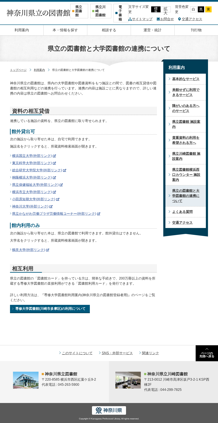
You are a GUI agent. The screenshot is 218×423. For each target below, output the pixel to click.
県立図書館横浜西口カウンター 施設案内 (186, 175)
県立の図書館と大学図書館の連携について (185, 196)
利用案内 (21, 30)
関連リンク (150, 353)
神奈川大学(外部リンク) (30, 206)
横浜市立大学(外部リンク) (32, 192)
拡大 (166, 9)
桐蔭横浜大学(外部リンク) (32, 177)
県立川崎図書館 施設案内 (186, 156)
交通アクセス (192, 19)
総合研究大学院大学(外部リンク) (37, 170)
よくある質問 (182, 212)
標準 (156, 9)
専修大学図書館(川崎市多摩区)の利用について (50, 308)
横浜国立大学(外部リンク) (32, 156)
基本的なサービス (185, 79)
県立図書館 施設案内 (186, 124)
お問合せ (167, 19)
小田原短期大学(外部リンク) (33, 199)
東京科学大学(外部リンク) (32, 163)
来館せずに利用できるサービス (185, 92)
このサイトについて (77, 353)
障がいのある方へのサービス (185, 108)
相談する (109, 30)
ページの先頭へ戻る (206, 354)
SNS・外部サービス (117, 353)
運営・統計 (152, 30)
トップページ (18, 70)
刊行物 (196, 30)
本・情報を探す (65, 30)
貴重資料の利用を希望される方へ (185, 140)
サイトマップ (142, 19)
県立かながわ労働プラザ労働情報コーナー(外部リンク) (54, 213)
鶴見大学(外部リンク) (28, 250)
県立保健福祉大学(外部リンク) (35, 184)
